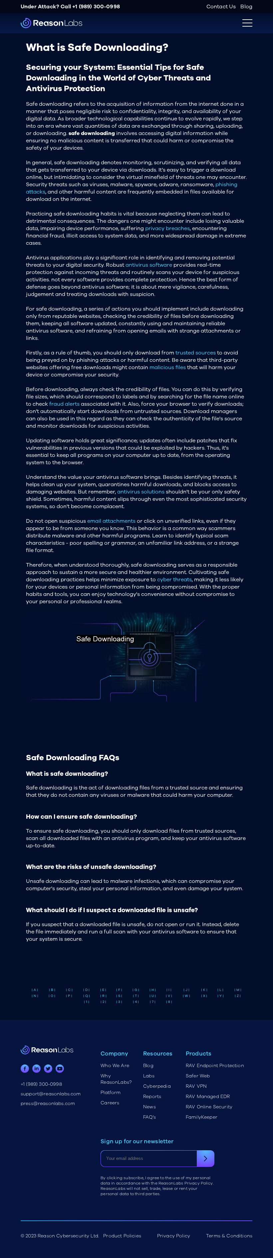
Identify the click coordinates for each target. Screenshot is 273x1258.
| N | (35, 996)
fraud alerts (64, 404)
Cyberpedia (157, 1086)
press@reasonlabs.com (48, 1103)
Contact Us (221, 6)
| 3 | (119, 1002)
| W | (186, 996)
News (149, 1107)
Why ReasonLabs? (116, 1079)
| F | (119, 990)
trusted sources (195, 352)
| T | (136, 996)
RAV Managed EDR (208, 1096)
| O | (52, 996)
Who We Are (115, 1065)
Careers (110, 1103)
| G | (136, 990)
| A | (35, 990)
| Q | (86, 996)
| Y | (220, 996)
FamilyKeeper (201, 1117)
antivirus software (149, 265)
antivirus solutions (140, 491)
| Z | (238, 996)
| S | (119, 996)
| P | (69, 996)
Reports (152, 1096)
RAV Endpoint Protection (215, 1065)
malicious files (167, 367)
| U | (152, 996)
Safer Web (198, 1076)
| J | (186, 990)
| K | (204, 990)
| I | (168, 990)
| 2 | (103, 1002)
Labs (148, 1076)
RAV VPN (196, 1086)
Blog (246, 6)
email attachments (111, 521)
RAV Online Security (209, 1107)
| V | (169, 996)
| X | (204, 996)
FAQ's (149, 1117)
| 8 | (169, 1002)
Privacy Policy (173, 1236)
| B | (52, 990)
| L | (220, 990)
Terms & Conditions (229, 1236)
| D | (86, 990)
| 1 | (86, 1002)
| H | (152, 990)
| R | (103, 996)
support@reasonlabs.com (51, 1094)
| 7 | (152, 1002)
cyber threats (174, 579)
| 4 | (136, 1002)
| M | (237, 990)
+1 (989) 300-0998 (96, 6)
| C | (69, 990)
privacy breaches (167, 228)
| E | (103, 990)
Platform (111, 1092)
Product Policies (122, 1236)
